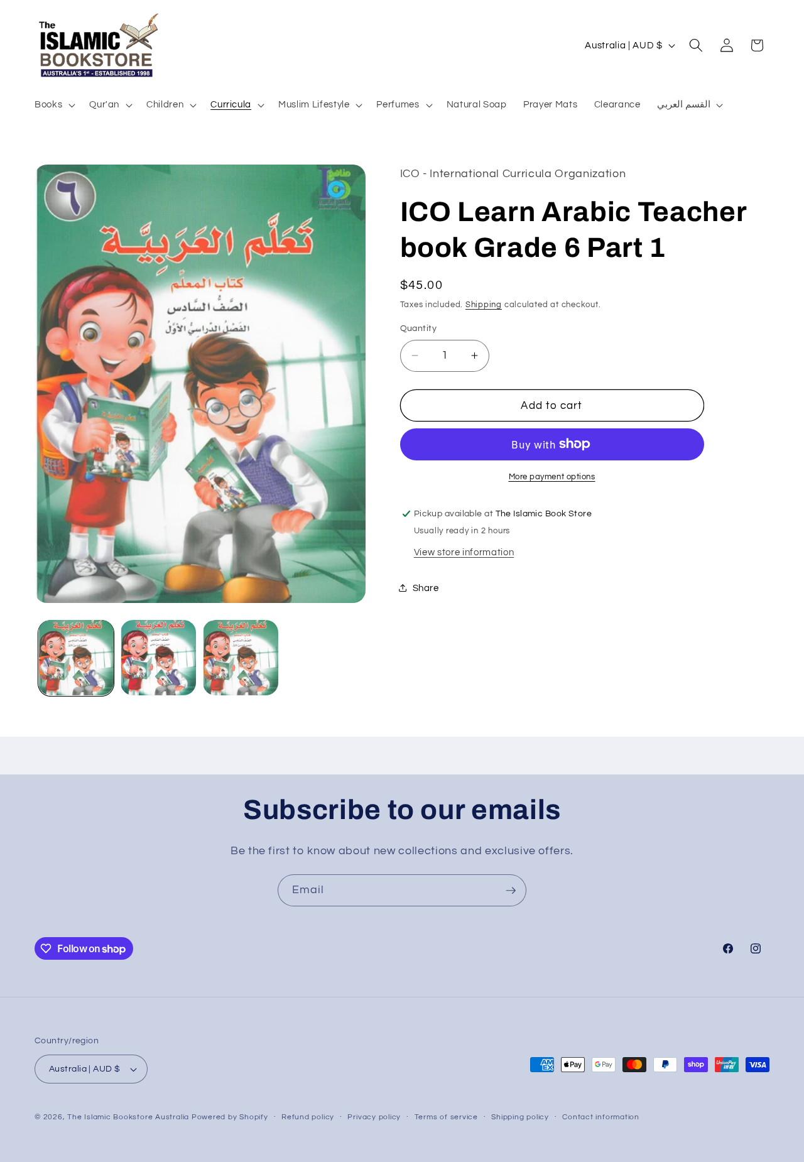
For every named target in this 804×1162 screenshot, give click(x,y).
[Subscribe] (511, 890)
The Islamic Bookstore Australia (128, 1117)
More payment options (552, 476)
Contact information (600, 1117)
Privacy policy (374, 1117)
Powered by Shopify (230, 1117)
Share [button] (426, 587)
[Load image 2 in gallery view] (158, 657)
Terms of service (446, 1117)
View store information (464, 551)
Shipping (483, 304)
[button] (53, 104)
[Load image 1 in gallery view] (76, 657)
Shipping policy (520, 1117)
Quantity (418, 328)
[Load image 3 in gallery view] (240, 657)
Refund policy (307, 1117)
